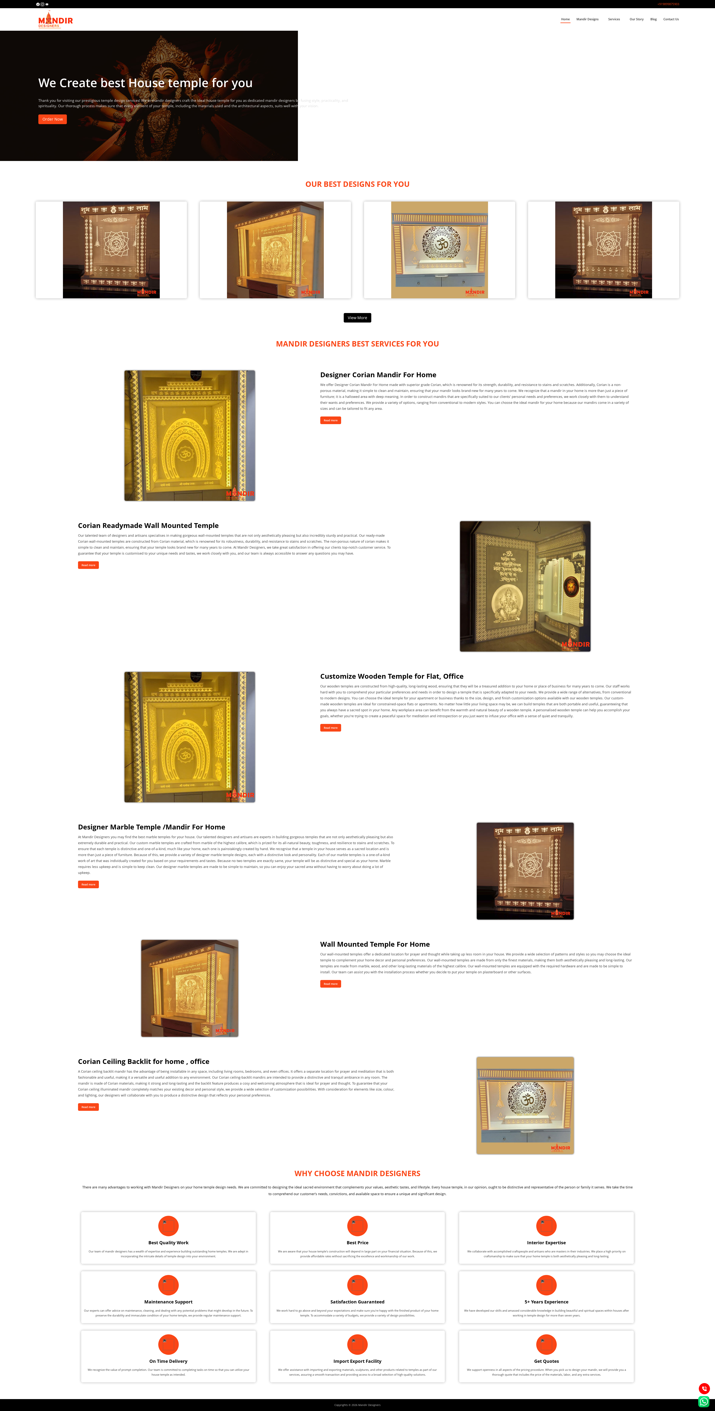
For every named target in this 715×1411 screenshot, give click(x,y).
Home (565, 19)
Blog (653, 19)
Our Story (637, 19)
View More (357, 317)
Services (614, 19)
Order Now (52, 119)
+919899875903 (668, 4)
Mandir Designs (587, 19)
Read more (331, 420)
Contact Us (671, 19)
